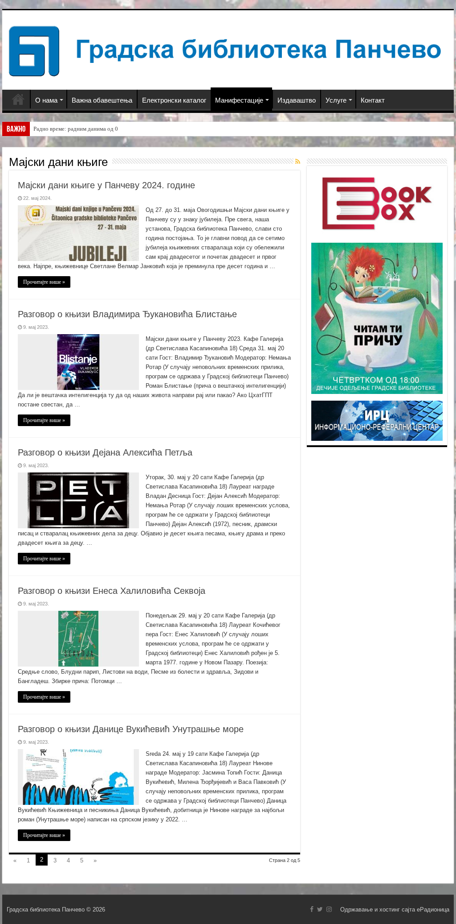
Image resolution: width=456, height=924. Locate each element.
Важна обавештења (102, 100)
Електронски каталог (174, 100)
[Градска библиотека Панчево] (228, 49)
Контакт (373, 100)
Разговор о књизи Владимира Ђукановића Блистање (127, 314)
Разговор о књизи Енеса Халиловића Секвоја (111, 591)
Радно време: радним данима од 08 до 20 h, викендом (100, 128)
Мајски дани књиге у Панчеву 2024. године (106, 185)
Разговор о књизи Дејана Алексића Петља (105, 452)
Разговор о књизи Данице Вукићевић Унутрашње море (131, 729)
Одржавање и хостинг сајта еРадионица (394, 909)
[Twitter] (320, 909)
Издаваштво (296, 100)
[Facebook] (311, 909)
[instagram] (329, 909)
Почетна (18, 99)
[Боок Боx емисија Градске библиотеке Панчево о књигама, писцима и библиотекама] (377, 202)
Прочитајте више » (44, 282)
